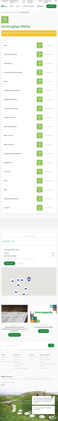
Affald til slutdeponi (44, 368)
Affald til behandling (44, 357)
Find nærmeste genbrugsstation (29, 236)
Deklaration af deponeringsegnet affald (48, 364)
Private (11, 6)
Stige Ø (2, 359)
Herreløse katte (16, 359)
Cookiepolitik (4, 382)
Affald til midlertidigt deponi (45, 359)
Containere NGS (13, 12)
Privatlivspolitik (11, 382)
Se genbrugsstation (9, 263)
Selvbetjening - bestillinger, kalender (20, 368)
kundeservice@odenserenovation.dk (36, 379)
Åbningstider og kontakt (47, 1)
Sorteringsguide (4, 1)
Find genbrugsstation (17, 361)
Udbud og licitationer (17, 357)
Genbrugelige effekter (24, 12)
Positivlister (42, 366)
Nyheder (41, 1)
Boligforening (40, 6)
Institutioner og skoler (28, 6)
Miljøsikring (42, 361)
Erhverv (18, 6)
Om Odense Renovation (30, 1)
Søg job (24, 1)
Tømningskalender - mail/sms (14, 1)
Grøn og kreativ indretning (7, 361)
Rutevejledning (21, 263)
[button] (29, 279)
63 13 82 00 (22, 379)
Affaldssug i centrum (5, 357)
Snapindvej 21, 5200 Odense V (9, 379)
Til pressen (31, 359)
